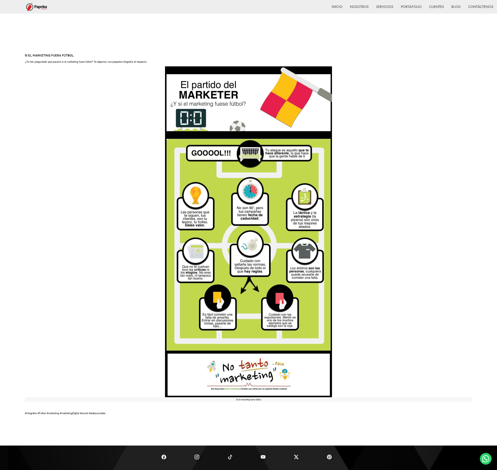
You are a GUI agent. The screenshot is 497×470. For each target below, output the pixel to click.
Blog (456, 6)
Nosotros (359, 6)
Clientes (436, 6)
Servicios (384, 6)
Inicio (337, 6)
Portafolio (411, 6)
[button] (486, 459)
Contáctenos (480, 6)
